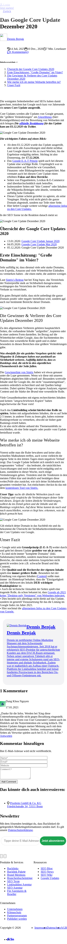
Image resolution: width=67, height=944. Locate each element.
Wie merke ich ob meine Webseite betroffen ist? (34, 81)
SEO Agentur (15, 887)
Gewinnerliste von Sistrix (19, 372)
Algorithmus (45, 116)
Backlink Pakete (16, 871)
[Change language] (1, 856)
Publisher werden (17, 918)
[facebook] (8, 939)
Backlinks (12, 868)
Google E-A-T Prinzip (25, 160)
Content (41, 576)
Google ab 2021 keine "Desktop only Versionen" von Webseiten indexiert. (33, 594)
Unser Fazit (13, 85)
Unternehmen (15, 909)
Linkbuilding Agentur (19, 884)
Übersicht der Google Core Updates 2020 (30, 69)
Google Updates (50, 878)
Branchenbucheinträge (20, 878)
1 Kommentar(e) (19, 52)
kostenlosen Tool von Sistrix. (22, 487)
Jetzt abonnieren (53, 840)
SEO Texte (13, 881)
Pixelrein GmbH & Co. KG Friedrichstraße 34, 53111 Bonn (25, 805)
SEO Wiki (46, 874)
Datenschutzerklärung (20, 830)
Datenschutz (54, 927)
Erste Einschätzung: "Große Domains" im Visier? (35, 72)
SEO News (47, 871)
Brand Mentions (16, 874)
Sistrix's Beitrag (15, 279)
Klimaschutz (14, 912)
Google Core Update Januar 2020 (40, 241)
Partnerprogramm (17, 915)
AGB (64, 927)
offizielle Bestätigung (31, 123)
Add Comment (8, 781)
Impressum (40, 927)
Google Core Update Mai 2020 (39, 244)
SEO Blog (47, 868)
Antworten (6, 735)
